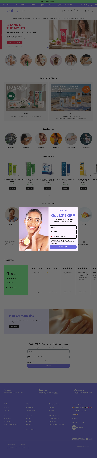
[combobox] (53, 236)
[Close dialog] (76, 209)
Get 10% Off (63, 247)
